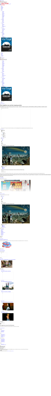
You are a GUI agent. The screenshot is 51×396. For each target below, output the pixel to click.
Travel (3, 79)
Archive (3, 18)
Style (2, 31)
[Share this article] (1, 199)
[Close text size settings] (1, 131)
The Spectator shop (3, 340)
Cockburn (2, 53)
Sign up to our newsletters (3, 344)
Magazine (3, 13)
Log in (4, 346)
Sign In (2, 57)
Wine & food (3, 29)
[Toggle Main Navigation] (0, 3)
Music (3, 25)
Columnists (3, 83)
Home (3, 14)
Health (3, 81)
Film (2, 74)
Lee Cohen (2, 290)
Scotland (3, 22)
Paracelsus (2, 233)
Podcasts (2, 7)
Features (3, 33)
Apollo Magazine (2, 339)
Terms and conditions (3, 335)
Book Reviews (2, 229)
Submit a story (2, 331)
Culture (3, 12)
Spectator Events (2, 341)
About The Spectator (3, 334)
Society (3, 20)
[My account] (3, 57)
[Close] (0, 323)
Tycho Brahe (2, 234)
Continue (1, 350)
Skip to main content (2, 0)
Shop (1, 10)
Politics (3, 11)
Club (1, 9)
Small (4, 132)
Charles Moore (1, 258)
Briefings (3, 16)
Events (3, 66)
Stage (2, 27)
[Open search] (1, 57)
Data (2, 21)
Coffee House (2, 19)
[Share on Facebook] (2, 197)
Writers (2, 6)
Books (3, 34)
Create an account (1, 346)
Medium (4, 133)
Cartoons (3, 36)
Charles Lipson (2, 280)
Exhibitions (3, 24)
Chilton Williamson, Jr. (2, 249)
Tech (1, 54)
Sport (2, 80)
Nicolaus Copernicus (3, 232)
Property (3, 30)
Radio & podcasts (4, 75)
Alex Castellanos (1, 238)
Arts (2, 23)
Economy (3, 71)
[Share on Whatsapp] (2, 140)
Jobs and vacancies (3, 336)
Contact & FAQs (2, 330)
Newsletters (3, 15)
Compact (4, 135)
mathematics (2, 231)
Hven (1, 230)
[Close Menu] (0, 57)
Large (4, 134)
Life (2, 35)
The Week (3, 82)
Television (3, 26)
